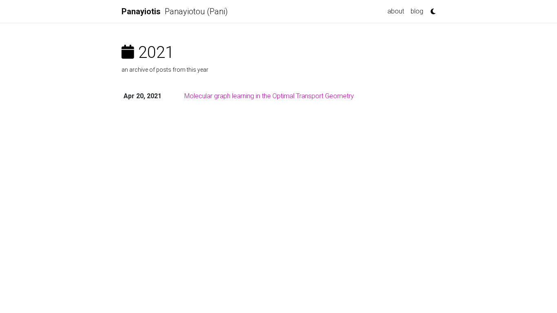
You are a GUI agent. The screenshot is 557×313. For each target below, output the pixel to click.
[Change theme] (431, 9)
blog (417, 11)
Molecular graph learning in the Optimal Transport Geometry (269, 96)
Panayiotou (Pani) (175, 11)
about (395, 11)
